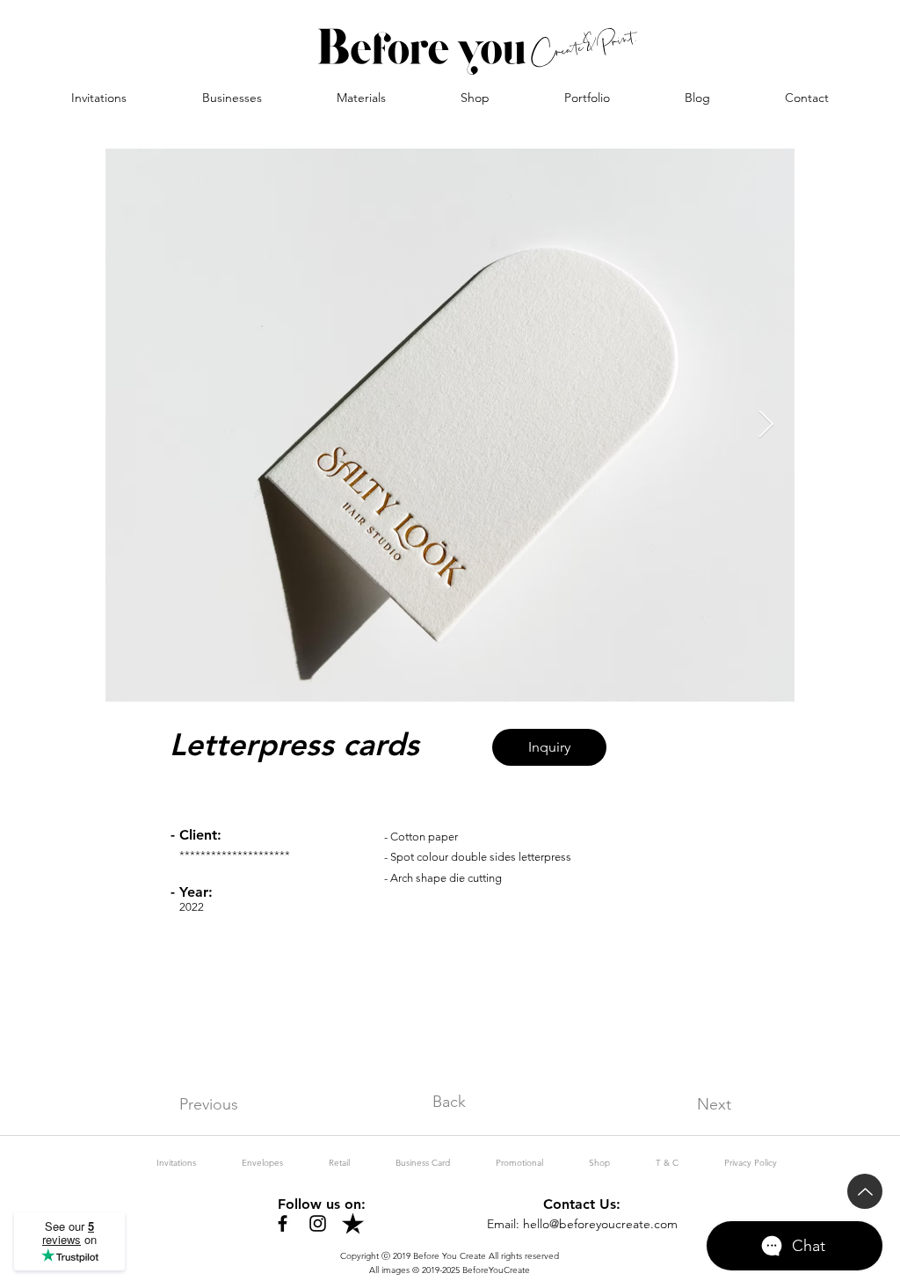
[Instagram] (318, 1223)
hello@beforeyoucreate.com (600, 1224)
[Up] (864, 1191)
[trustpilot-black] (353, 1223)
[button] (231, 97)
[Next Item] (765, 425)
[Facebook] (283, 1223)
